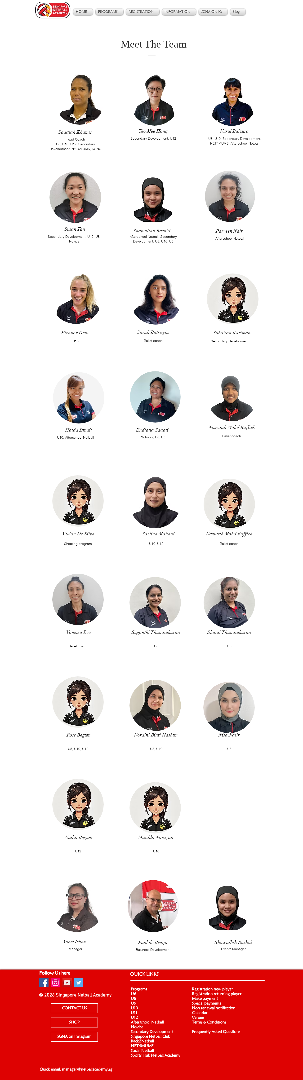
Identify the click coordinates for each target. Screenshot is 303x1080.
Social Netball (142, 1051)
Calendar (199, 1013)
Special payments (206, 1003)
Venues (198, 1017)
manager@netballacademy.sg (87, 1069)
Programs (139, 989)
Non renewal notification (214, 1008)
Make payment (205, 998)
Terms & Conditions (209, 1022)
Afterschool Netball (147, 1022)
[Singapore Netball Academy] (44, 982)
